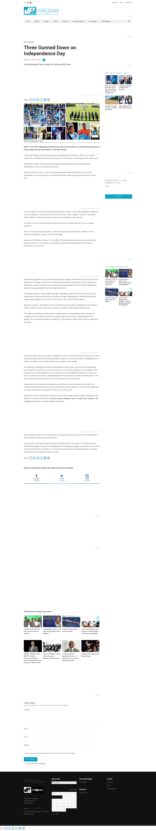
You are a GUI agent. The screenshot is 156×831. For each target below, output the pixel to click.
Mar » (57, 814)
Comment (27, 710)
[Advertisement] (100, 11)
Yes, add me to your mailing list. (36, 763)
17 (71, 803)
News (28, 21)
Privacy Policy (83, 792)
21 (60, 806)
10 (71, 800)
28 (60, 809)
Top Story (31, 42)
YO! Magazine (83, 782)
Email (121, 2)
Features (65, 21)
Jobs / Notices (93, 21)
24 (71, 806)
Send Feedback (128, 2)
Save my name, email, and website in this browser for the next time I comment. (50, 753)
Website (26, 745)
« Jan (53, 814)
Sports (55, 21)
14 (60, 803)
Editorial (37, 21)
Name (26, 729)
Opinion (46, 21)
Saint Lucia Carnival (78, 21)
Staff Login (115, 2)
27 (57, 809)
